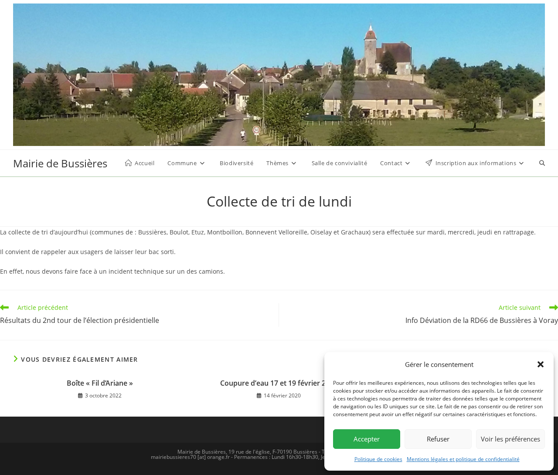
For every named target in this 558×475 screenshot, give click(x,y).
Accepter (367, 438)
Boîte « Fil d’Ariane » (100, 383)
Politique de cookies (378, 459)
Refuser (438, 438)
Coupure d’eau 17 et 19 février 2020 (278, 383)
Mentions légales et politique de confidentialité (463, 459)
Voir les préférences (510, 438)
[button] (540, 364)
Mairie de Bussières (60, 163)
